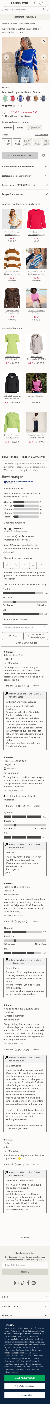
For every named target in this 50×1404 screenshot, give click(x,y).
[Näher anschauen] (44, 41)
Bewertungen (10, 456)
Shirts (32, 23)
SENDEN (25, 1272)
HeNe (6, 659)
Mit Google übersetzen (13, 790)
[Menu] (3, 3)
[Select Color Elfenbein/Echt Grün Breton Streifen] (5, 98)
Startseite (6, 23)
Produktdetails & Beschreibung (18, 166)
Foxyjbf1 (7, 764)
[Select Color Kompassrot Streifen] (13, 98)
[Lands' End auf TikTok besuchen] (21, 1283)
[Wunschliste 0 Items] (41, 3)
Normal (8, 127)
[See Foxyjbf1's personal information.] (14, 764)
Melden (36, 686)
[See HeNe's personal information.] (11, 659)
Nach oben (25, 1237)
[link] (20, 529)
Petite (20, 127)
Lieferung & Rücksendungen (16, 175)
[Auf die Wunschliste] (43, 155)
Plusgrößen (34, 127)
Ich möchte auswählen (25, 1386)
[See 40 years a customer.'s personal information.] (27, 1016)
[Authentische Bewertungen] (18, 482)
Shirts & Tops (24, 23)
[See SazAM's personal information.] (13, 890)
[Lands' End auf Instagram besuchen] (16, 1283)
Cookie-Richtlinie (11, 1353)
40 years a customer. (13, 1015)
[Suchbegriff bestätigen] (44, 9)
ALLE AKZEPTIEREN (25, 1378)
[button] (7, 565)
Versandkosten (25, 116)
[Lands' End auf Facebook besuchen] (27, 1283)
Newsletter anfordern (25, 1253)
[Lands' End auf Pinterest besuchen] (33, 1283)
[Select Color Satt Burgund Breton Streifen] (28, 98)
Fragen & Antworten (12, 194)
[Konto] (35, 3)
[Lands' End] (19, 3)
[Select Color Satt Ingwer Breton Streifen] (36, 98)
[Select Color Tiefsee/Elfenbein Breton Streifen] (43, 98)
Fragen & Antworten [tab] (33, 456)
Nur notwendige (25, 1395)
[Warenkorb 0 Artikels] (46, 3)
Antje (6, 1147)
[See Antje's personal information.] (11, 1147)
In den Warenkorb (20, 155)
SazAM (7, 890)
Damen (14, 23)
